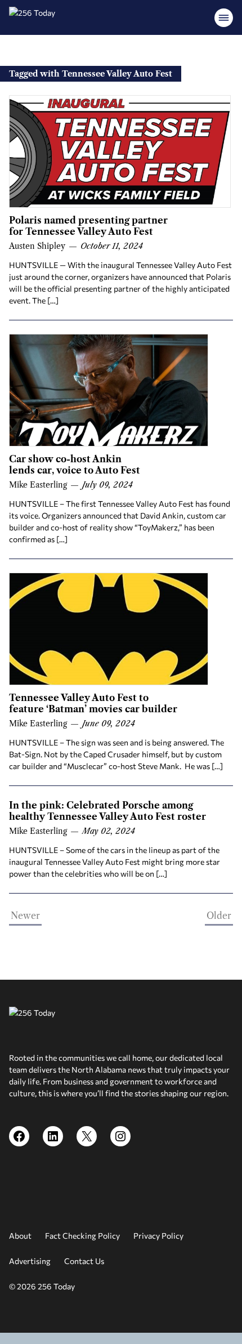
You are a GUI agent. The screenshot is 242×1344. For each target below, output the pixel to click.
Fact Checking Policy (82, 1235)
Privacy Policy (158, 1235)
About (20, 1235)
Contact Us (84, 1261)
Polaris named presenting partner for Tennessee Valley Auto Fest (88, 226)
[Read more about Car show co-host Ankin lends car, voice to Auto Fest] (108, 390)
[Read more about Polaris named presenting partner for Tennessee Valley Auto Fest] (120, 151)
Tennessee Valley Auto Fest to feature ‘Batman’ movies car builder (94, 703)
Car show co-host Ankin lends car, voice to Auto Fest (75, 464)
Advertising (30, 1261)
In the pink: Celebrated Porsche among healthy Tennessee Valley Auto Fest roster (107, 811)
